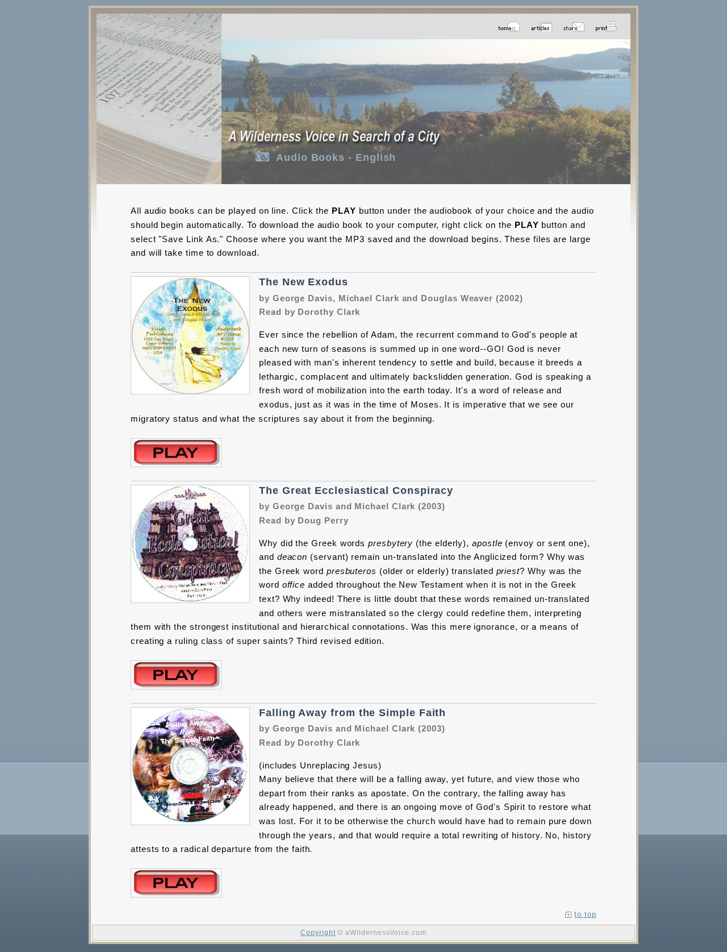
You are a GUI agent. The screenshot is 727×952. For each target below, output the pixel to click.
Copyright (317, 933)
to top (585, 914)
